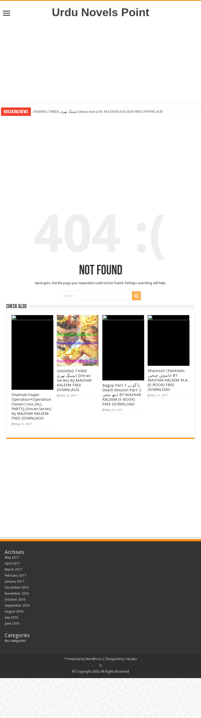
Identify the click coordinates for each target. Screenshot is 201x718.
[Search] (136, 295)
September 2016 (17, 605)
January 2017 (14, 581)
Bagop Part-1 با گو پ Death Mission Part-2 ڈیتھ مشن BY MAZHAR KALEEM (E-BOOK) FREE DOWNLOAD (121, 394)
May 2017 (12, 557)
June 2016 (12, 623)
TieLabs (131, 659)
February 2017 (15, 575)
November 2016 (17, 593)
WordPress (94, 659)
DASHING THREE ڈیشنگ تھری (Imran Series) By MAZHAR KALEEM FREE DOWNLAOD (98, 111)
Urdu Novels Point (100, 12)
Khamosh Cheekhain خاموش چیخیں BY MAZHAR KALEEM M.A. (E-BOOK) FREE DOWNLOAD (168, 380)
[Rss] (101, 665)
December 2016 (17, 587)
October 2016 (15, 599)
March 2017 (13, 569)
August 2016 (14, 611)
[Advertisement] (100, 60)
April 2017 (12, 563)
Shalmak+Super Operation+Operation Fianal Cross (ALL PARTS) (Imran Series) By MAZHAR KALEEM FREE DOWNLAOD (31, 406)
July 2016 (11, 617)
